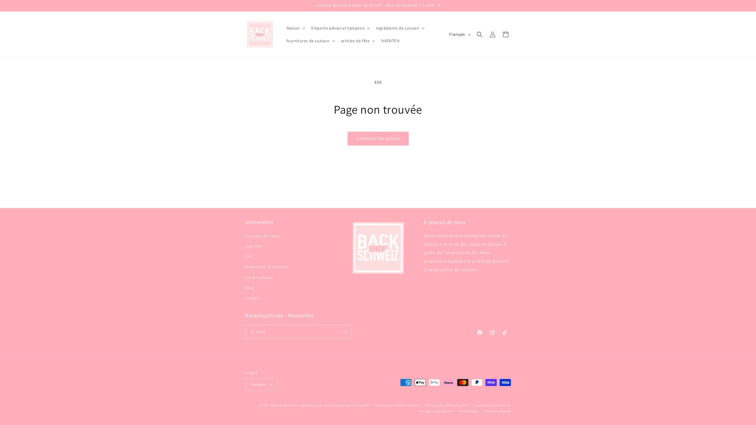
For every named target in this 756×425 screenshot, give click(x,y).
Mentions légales (498, 411)
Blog (249, 287)
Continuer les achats (378, 138)
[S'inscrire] (344, 332)
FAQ (248, 256)
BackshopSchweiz (285, 405)
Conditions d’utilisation (492, 405)
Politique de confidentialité (446, 405)
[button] (295, 28)
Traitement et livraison (267, 266)
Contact (252, 297)
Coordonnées (468, 411)
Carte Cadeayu (259, 277)
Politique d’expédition (435, 411)
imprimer (254, 246)
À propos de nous (262, 235)
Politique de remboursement (397, 405)
